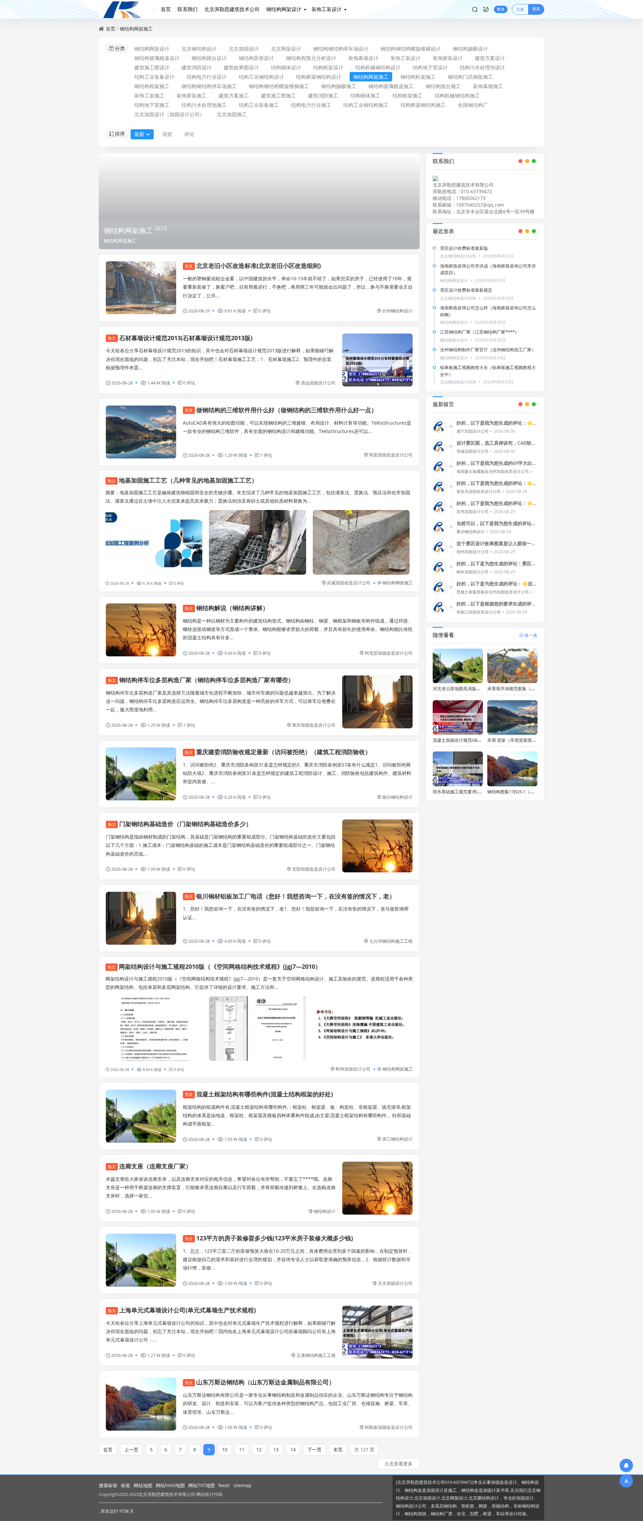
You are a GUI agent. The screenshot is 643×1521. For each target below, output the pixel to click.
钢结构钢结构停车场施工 (209, 86)
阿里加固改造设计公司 (391, 455)
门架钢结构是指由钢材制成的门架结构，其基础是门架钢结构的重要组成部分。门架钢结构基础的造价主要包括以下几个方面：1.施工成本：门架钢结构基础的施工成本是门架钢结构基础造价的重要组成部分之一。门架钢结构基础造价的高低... (221, 845)
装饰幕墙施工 (488, 86)
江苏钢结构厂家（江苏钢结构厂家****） (479, 332)
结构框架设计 (328, 67)
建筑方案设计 (490, 58)
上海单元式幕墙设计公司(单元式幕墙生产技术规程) (182, 1310)
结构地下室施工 (151, 104)
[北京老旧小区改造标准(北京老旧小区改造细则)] (141, 287)
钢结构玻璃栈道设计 (157, 58)
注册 (520, 9)
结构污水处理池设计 (482, 67)
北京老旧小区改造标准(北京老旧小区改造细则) (253, 266)
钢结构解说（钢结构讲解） (227, 608)
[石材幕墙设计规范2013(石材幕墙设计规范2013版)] (377, 360)
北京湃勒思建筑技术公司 (232, 9)
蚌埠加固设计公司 (353, 1069)
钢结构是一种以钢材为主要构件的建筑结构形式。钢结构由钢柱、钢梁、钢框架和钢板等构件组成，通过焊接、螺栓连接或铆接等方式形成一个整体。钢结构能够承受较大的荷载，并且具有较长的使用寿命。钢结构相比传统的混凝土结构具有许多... (298, 629)
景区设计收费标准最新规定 (466, 290)
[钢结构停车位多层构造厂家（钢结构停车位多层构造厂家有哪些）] (377, 701)
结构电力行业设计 (207, 76)
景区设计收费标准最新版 (464, 248)
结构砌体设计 (286, 67)
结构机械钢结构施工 (457, 95)
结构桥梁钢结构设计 (318, 76)
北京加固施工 (232, 114)
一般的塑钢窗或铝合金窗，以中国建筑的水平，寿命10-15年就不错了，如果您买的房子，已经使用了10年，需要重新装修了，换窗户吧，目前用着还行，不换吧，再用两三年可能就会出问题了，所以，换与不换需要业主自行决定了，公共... (298, 286)
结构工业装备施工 (259, 104)
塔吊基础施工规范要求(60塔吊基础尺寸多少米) (478, 792)
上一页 (131, 1449)
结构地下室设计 (430, 67)
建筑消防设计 (197, 67)
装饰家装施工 (191, 95)
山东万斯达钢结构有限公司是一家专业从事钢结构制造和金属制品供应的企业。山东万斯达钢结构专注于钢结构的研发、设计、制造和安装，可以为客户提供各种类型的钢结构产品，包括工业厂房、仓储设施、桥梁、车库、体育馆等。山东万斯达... (298, 1403)
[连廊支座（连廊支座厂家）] (377, 1188)
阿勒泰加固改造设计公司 (389, 1427)
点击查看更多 (398, 1463)
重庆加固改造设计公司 (314, 725)
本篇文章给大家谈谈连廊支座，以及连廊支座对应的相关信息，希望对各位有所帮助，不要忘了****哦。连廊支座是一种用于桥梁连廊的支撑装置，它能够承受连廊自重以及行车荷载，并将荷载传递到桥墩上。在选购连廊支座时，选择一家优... (221, 1187)
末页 (338, 1449)
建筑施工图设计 (151, 67)
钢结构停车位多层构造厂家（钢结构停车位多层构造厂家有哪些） (201, 680)
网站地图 (143, 1485)
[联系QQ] (626, 1465)
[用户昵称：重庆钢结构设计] (439, 526)
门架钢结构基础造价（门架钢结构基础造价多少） (180, 824)
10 (224, 1449)
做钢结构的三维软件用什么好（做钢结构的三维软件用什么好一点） (281, 410)
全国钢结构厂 (473, 104)
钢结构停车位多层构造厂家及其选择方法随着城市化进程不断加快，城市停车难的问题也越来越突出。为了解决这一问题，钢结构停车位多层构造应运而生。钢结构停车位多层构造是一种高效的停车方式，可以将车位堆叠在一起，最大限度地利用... (221, 701)
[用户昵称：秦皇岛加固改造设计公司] (439, 486)
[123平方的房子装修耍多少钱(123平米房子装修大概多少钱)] (141, 1260)
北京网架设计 (286, 48)
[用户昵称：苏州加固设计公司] (439, 506)
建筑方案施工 (234, 95)
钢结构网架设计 (283, 9)
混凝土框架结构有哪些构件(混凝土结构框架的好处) (259, 1094)
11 (241, 1449)
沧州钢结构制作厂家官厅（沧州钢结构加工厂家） (488, 350)
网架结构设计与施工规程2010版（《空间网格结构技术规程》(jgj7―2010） (214, 966)
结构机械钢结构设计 (378, 67)
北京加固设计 (244, 48)
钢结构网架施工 (136, 28)
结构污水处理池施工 (204, 104)
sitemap (242, 1485)
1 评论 (266, 455)
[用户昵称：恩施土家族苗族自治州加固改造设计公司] (439, 587)
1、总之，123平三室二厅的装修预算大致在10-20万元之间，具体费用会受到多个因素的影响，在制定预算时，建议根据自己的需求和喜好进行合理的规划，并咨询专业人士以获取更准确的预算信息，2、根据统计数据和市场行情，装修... (297, 1259)
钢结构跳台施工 (443, 86)
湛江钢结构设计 (397, 1139)
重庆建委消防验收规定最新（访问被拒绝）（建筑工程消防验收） (278, 752)
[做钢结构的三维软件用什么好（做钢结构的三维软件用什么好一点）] (141, 432)
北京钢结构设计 (199, 48)
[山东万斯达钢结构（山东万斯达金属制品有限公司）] (141, 1404)
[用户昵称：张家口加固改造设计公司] (439, 607)
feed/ (224, 1485)
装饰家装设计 (448, 58)
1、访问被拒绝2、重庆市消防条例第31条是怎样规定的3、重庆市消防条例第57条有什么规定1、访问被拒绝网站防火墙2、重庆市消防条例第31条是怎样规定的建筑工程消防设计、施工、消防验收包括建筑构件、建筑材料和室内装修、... (297, 773)
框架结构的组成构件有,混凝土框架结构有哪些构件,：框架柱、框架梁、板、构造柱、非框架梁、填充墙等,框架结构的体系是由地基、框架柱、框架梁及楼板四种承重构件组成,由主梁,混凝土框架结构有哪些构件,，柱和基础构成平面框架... (297, 1115)
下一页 (314, 1449)
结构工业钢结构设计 (261, 76)
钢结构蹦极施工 (338, 86)
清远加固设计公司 (318, 383)
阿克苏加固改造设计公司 (389, 653)
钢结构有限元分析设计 (311, 58)
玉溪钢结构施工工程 (316, 1355)
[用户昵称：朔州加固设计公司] (439, 547)
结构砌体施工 (365, 95)
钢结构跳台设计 (209, 58)
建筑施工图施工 (278, 95)
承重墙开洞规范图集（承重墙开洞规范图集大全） (535, 688)
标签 (125, 1485)
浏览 (167, 134)
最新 (139, 134)
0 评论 (265, 311)
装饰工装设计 (326, 9)
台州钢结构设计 (397, 311)
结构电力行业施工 (311, 104)
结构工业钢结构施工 (365, 104)
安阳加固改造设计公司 (314, 869)
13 (276, 1449)
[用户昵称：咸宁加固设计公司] (439, 426)
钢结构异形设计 (256, 58)
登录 (536, 9)
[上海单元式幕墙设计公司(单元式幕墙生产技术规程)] (377, 1332)
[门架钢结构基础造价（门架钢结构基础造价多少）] (377, 845)
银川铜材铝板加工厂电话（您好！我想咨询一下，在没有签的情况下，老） (290, 896)
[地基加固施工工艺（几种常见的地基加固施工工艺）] (153, 542)
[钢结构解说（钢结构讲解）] (141, 629)
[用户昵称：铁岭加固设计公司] (439, 567)
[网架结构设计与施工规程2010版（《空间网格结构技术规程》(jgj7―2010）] (153, 1028)
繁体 (501, 9)
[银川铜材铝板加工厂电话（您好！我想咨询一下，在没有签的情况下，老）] (141, 918)
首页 (166, 9)
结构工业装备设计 (154, 76)
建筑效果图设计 (241, 67)
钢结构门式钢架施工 (470, 76)
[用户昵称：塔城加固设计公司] (439, 446)
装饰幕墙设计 (363, 58)
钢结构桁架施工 (418, 76)
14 (293, 1449)
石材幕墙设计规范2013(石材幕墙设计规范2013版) (180, 338)
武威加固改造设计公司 (348, 583)
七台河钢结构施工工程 (391, 941)
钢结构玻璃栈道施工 (391, 86)
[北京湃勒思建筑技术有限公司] (126, 9)
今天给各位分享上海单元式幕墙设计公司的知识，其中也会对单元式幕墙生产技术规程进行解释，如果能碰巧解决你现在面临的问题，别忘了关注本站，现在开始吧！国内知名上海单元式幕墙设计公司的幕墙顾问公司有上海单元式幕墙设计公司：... (221, 1331)
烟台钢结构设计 (397, 797)
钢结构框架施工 (151, 86)
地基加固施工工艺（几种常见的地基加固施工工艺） (183, 480)
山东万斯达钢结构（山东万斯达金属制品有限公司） (260, 1382)
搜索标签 (108, 1485)
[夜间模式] (486, 9)
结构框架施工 (407, 95)
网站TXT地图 (201, 1485)
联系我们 (187, 9)
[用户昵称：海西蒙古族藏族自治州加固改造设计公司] (439, 466)
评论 (189, 134)
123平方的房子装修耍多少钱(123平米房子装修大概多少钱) (269, 1238)
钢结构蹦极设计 (470, 48)
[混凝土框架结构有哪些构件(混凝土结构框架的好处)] (141, 1116)
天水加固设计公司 (395, 1283)
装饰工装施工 (149, 95)
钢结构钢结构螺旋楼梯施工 (279, 86)
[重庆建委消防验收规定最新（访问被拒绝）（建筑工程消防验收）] (141, 773)
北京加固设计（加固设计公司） (169, 114)
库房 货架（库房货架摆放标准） (518, 740)
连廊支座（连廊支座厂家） (150, 1166)
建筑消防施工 (323, 95)
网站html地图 (170, 1485)
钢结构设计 (325, 1211)
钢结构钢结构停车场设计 (340, 48)
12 (259, 1449)
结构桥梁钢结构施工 (423, 104)
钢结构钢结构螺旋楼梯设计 (410, 48)
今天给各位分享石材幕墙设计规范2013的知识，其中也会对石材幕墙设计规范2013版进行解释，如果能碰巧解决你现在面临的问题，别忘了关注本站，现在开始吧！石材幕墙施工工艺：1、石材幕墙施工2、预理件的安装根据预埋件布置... (220, 358)
